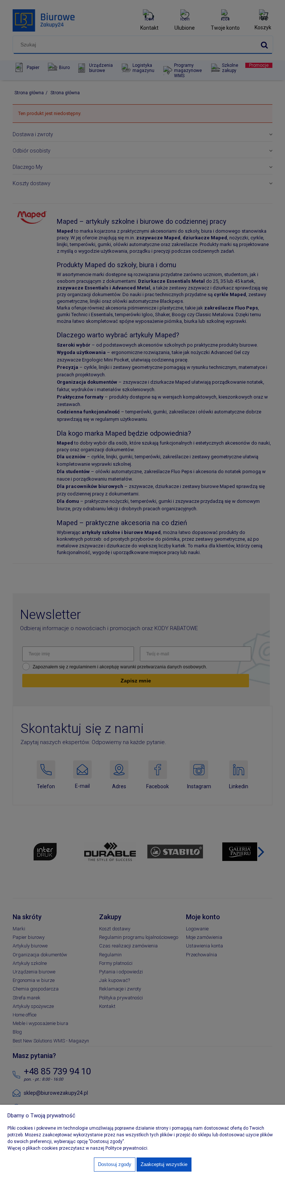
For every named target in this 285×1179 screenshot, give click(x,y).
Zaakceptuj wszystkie (164, 1164)
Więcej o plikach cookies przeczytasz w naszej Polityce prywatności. (77, 1148)
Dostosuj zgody (114, 1164)
